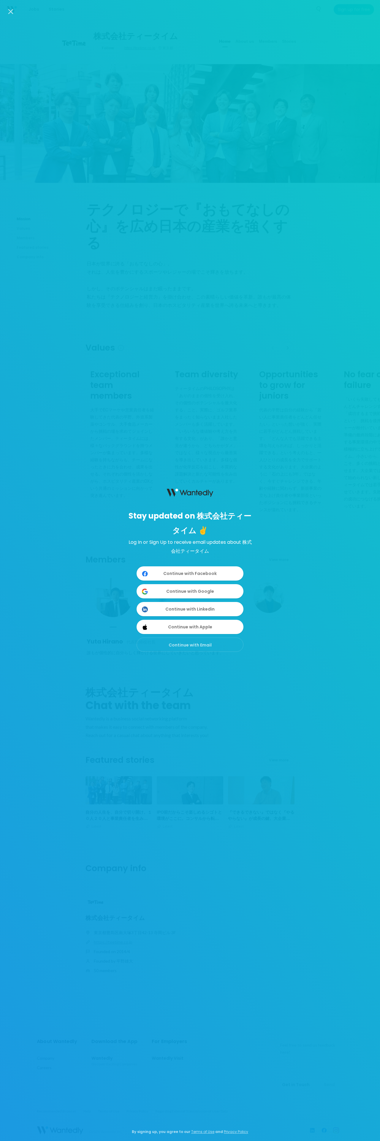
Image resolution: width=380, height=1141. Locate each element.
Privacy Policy (236, 1131)
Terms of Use (202, 1131)
